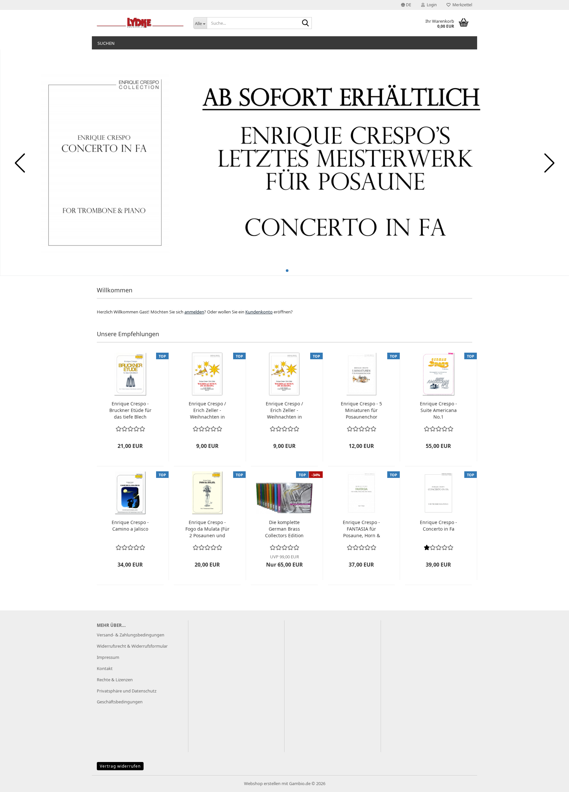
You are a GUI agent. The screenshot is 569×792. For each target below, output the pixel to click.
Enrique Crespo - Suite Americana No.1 (438, 410)
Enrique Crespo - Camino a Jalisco (130, 525)
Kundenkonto (259, 312)
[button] (406, 5)
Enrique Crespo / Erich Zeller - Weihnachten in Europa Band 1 (284, 410)
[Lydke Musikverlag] (140, 23)
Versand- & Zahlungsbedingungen (130, 635)
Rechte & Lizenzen (115, 680)
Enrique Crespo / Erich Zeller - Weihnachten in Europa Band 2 (207, 410)
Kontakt (105, 668)
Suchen (106, 43)
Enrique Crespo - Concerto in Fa (438, 525)
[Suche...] (305, 23)
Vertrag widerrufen (120, 766)
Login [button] (431, 5)
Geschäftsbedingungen (120, 702)
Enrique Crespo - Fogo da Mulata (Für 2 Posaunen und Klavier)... (207, 529)
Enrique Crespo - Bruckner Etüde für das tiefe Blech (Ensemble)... (130, 410)
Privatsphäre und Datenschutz (126, 691)
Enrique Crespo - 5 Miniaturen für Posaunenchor (361, 410)
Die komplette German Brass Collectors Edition (284, 529)
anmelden (194, 312)
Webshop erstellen (262, 783)
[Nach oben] (551, 782)
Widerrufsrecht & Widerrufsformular (132, 646)
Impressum (108, 657)
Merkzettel (461, 5)
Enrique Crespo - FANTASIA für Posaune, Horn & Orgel (361, 529)
